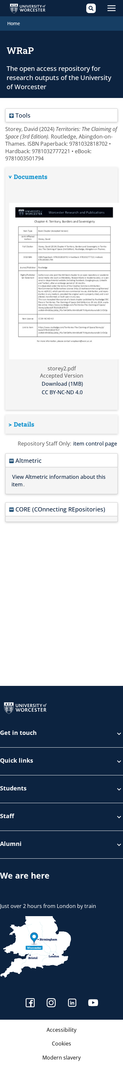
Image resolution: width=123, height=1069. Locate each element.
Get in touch (18, 733)
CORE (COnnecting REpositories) (59, 509)
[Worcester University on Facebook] (30, 1003)
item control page (95, 443)
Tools (22, 115)
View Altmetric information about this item (58, 480)
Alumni (11, 844)
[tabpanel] (61, 288)
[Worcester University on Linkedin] (72, 1003)
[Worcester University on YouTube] (93, 1003)
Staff (7, 816)
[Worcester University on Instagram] (51, 1003)
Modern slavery (61, 1057)
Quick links (16, 760)
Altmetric (28, 460)
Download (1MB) (62, 383)
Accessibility (61, 1029)
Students (13, 788)
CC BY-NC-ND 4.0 (62, 392)
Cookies (61, 1043)
